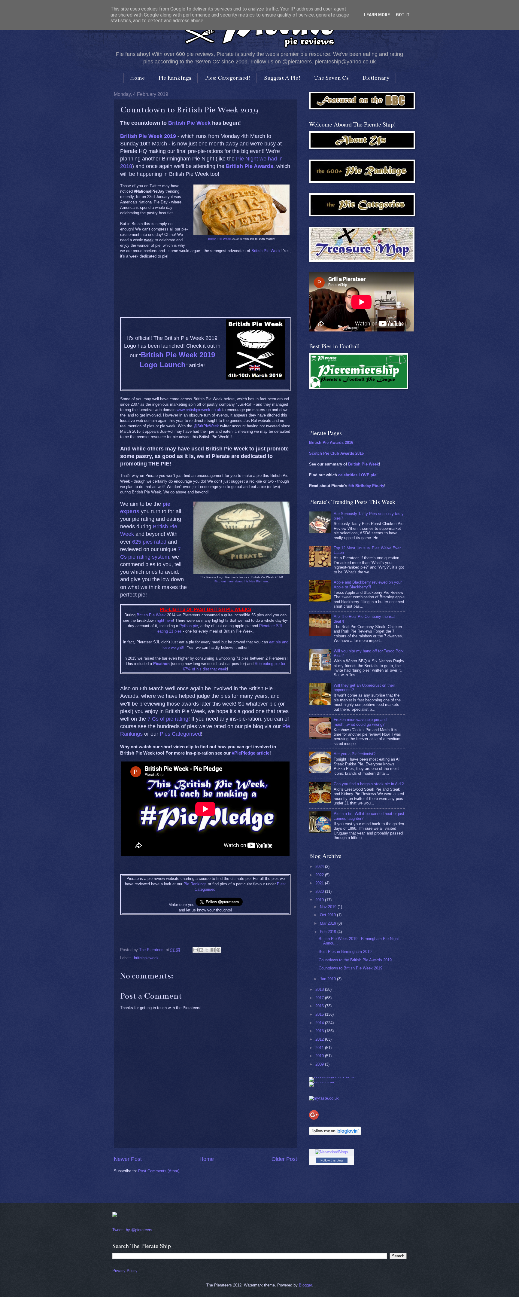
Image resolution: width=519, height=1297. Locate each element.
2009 (320, 1064)
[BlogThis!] (201, 950)
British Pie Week (189, 123)
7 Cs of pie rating (167, 719)
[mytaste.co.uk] (324, 1098)
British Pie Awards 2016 (331, 442)
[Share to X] (207, 950)
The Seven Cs (331, 78)
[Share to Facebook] (213, 950)
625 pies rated (149, 542)
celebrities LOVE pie (357, 475)
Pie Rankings (174, 78)
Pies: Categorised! (227, 78)
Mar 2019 (328, 923)
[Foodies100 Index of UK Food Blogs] (334, 1077)
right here (165, 620)
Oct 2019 (328, 915)
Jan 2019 (328, 979)
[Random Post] (114, 1215)
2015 (320, 1014)
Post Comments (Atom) (158, 1171)
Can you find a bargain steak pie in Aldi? (369, 784)
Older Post (284, 1159)
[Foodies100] (321, 1081)
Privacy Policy (125, 1270)
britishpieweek (146, 958)
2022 (320, 875)
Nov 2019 (329, 907)
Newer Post (128, 1159)
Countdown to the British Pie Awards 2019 (355, 960)
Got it (403, 14)
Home (137, 78)
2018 (320, 989)
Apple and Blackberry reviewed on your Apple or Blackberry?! (368, 584)
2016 (320, 1006)
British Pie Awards (249, 166)
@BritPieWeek (206, 426)
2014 (320, 1023)
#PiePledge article (250, 752)
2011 (320, 1047)
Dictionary (376, 78)
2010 (320, 1056)
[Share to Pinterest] (218, 950)
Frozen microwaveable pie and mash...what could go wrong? (360, 721)
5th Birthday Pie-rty (366, 486)
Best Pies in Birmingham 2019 (345, 951)
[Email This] (196, 950)
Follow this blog (331, 1160)
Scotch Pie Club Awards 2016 (336, 453)
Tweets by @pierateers (132, 1230)
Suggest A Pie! (282, 78)
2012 (320, 1039)
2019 (320, 900)
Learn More (377, 14)
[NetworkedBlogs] (331, 1152)
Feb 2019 (328, 931)
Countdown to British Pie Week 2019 (350, 968)
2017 (320, 998)
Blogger (305, 1285)
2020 (320, 891)
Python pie (188, 626)
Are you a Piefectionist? (354, 754)
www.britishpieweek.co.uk (199, 409)
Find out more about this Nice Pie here (241, 581)
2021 (320, 883)
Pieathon (161, 663)
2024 (320, 866)
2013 (320, 1031)
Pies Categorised (180, 734)
